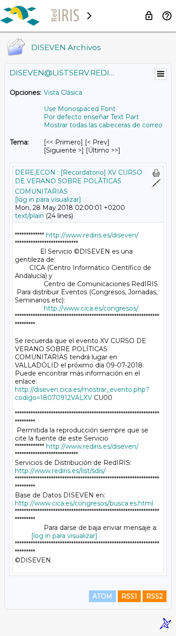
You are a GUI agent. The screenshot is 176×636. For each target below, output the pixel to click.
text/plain (29, 216)
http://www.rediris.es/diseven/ (92, 235)
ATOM (102, 596)
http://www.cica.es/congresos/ (91, 308)
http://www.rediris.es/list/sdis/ (60, 471)
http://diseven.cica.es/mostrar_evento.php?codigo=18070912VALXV (82, 393)
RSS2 (154, 596)
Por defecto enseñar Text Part (91, 117)
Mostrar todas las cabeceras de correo (103, 125)
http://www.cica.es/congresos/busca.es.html (84, 503)
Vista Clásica (63, 92)
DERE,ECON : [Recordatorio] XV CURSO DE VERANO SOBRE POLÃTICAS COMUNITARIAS (78, 181)
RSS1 (129, 596)
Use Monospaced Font (80, 109)
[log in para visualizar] (48, 199)
